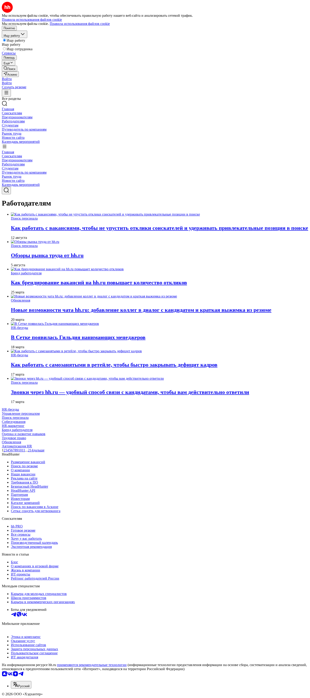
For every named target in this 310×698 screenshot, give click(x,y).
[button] (7, 79)
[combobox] (21, 684)
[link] (9, 68)
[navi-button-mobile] (6, 93)
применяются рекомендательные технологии (92, 665)
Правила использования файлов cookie (80, 24)
